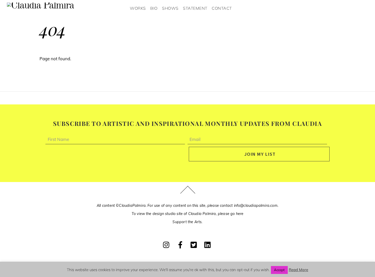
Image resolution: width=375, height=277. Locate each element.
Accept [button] (279, 270)
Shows (170, 8)
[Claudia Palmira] (40, 6)
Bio (154, 8)
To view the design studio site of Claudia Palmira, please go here (188, 213)
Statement (195, 8)
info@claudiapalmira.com (256, 205)
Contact (222, 8)
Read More (298, 269)
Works (138, 8)
